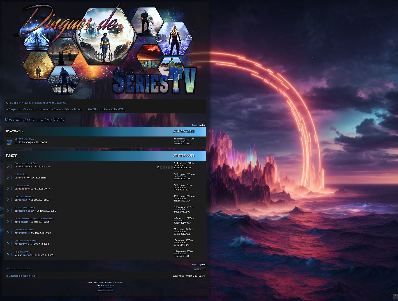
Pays (48, 102)
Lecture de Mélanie (24, 229)
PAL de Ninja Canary (25, 207)
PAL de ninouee (22, 185)
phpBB (98, 282)
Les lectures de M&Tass (26, 163)
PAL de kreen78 (22, 251)
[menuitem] (9, 103)
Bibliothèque (24, 102)
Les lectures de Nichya (25, 240)
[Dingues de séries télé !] (105, 50)
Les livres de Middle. (24, 196)
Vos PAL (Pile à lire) (24, 139)
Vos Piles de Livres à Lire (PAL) (34, 120)
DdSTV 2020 (108, 288)
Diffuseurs (60, 102)
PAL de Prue (21, 174)
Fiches (38, 102)
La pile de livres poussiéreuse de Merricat (34, 218)
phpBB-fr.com (109, 285)
